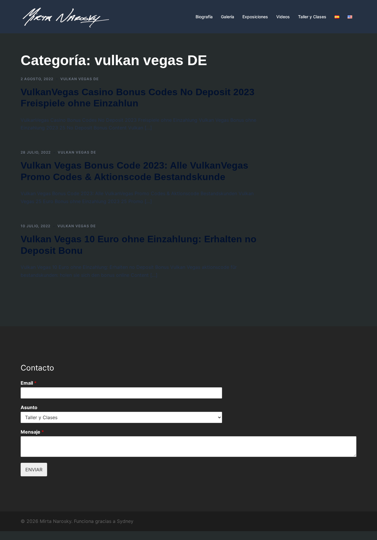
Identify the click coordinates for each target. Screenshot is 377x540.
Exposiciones (255, 16)
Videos (283, 16)
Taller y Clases (312, 16)
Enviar (33, 470)
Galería (227, 16)
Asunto (29, 407)
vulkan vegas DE (79, 79)
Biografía (204, 16)
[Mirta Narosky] (65, 16)
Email (29, 383)
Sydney (125, 521)
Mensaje (32, 432)
